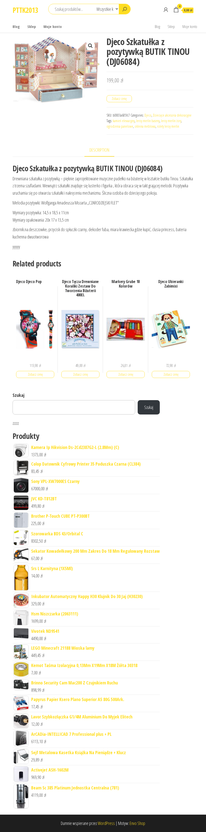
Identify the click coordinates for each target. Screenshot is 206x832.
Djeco (147, 115)
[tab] (103, 150)
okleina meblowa (145, 126)
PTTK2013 (25, 10)
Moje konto (52, 26)
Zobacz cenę (119, 98)
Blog (16, 26)
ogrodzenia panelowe (120, 126)
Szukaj (18, 395)
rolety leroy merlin (168, 126)
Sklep (31, 26)
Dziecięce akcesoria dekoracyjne (172, 115)
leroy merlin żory (171, 120)
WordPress (106, 823)
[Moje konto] (166, 9)
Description (99, 150)
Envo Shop (137, 823)
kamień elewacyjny (124, 120)
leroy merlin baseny (148, 120)
